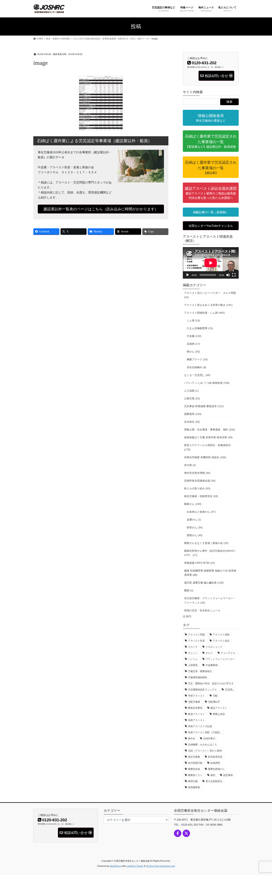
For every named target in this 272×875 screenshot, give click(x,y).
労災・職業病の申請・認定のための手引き (211, 683)
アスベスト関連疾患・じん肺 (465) (204, 312)
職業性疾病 (194, 769)
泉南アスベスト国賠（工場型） (205, 732)
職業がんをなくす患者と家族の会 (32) (206, 543)
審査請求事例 (195, 708)
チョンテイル (228, 653)
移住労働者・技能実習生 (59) (201, 496)
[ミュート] (228, 275)
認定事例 (228, 775)
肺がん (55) (193, 351)
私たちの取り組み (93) (197, 488)
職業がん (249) (193, 503)
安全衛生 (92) (192, 421)
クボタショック (214, 646)
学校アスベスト (196, 695)
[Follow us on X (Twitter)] (186, 833)
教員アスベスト (196, 714)
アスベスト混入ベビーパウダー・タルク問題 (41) (210, 295)
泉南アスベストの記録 (200, 726)
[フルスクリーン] (234, 275)
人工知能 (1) (191, 390)
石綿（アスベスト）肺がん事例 (205, 750)
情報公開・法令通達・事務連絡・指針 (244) (209, 429)
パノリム (193, 659)
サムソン (193, 653)
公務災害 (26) (192, 398)
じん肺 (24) (193, 320)
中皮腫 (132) (194, 336)
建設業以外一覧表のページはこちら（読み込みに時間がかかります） (100, 209)
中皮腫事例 (212, 665)
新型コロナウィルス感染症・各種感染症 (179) (207, 447)
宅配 (215, 695)
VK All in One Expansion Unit (160, 866)
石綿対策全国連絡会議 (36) (200, 480)
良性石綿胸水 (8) (196, 367)
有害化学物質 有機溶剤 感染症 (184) (205, 457)
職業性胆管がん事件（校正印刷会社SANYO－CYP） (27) (210, 553)
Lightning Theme (134, 866)
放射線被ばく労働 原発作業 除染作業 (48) (208, 437)
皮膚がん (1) (194, 519)
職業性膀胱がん (216, 769)
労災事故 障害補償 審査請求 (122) (204, 406)
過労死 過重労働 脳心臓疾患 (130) (204, 582)
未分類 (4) (190, 465)
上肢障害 (193, 665)
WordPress (115, 866)
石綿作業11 (209, 738)
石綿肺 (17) (193, 343)
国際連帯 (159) (193, 414)
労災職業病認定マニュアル (202, 689)
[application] (211, 263)
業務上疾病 (219, 714)
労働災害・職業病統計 (200, 671)
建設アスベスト (218, 708)
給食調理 (215, 763)
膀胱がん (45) (195, 535)
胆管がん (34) (195, 527)
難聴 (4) (188, 590)
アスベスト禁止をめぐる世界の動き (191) (208, 304)
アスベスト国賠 (221, 634)
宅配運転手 (214, 701)
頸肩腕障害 (194, 787)
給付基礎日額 (195, 763)
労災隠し (229, 689)
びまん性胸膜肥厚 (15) (200, 328)
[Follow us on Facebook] (177, 833)
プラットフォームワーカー (220, 659)
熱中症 (191, 738)
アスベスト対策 (196, 640)
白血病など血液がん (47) (201, 511)
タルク (209, 653)
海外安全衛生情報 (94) (197, 472)
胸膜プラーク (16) (197, 359)
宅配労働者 (194, 701)
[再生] (187, 275)
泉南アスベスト (196, 720)
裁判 (212, 775)
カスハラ (193, 646)
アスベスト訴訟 (221, 640)
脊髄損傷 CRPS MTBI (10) (199, 562)
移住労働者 (194, 756)
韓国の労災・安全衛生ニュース (202, 610)
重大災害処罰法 (214, 781)
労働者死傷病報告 (197, 677)
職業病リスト (195, 775)
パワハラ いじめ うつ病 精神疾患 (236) (207, 382)
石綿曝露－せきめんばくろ (202, 744)
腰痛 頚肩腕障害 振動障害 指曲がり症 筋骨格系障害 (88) (210, 572)
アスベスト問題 (196, 634)
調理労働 (193, 781)
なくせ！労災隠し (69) (197, 375)
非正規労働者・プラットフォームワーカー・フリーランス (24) (210, 600)
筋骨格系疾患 (215, 756)
